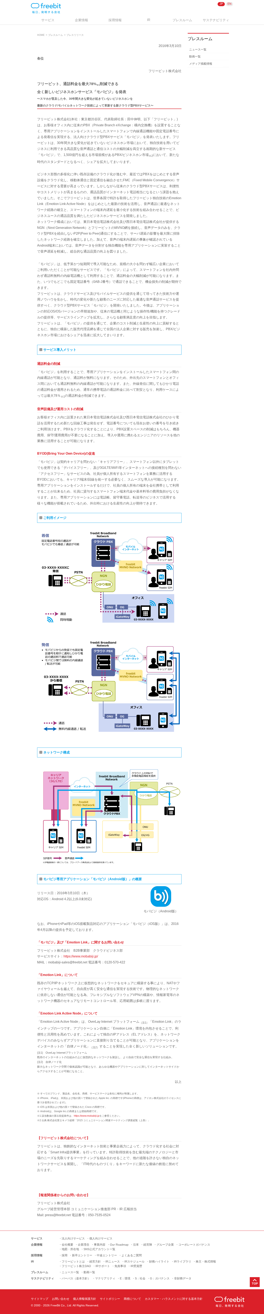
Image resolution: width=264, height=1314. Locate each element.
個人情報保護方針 (84, 1298)
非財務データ (182, 1278)
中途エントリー (107, 1255)
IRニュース (112, 1261)
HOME (41, 35)
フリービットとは (73, 1261)
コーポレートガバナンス (194, 1244)
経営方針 (95, 1261)
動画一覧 (195, 56)
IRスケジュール (134, 1261)
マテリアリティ (105, 1278)
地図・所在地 (70, 1249)
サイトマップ (39, 1298)
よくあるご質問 (131, 1255)
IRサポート (102, 1266)
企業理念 (83, 1244)
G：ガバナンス (160, 1278)
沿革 (136, 1244)
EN (229, 3)
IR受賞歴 (136, 1266)
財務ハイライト (159, 1261)
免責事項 (120, 1266)
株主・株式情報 (206, 1261)
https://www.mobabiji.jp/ (81, 956)
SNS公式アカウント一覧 (99, 1249)
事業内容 (99, 1244)
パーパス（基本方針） (76, 1278)
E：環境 (125, 1278)
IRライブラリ (182, 1261)
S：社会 (140, 1278)
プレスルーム (182, 20)
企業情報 (81, 20)
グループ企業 (165, 1244)
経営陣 (147, 1244)
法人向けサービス (73, 1238)
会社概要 (67, 1244)
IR (148, 20)
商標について (132, 1298)
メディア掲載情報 (200, 63)
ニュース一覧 (197, 49)
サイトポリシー (110, 1298)
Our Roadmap (119, 1244)
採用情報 (115, 20)
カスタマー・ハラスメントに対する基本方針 (174, 1298)
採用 (64, 1255)
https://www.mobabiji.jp (86, 1115)
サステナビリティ (216, 20)
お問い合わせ (60, 1298)
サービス (47, 20)
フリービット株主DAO (76, 1266)
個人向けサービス (100, 1238)
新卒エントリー (82, 1255)
